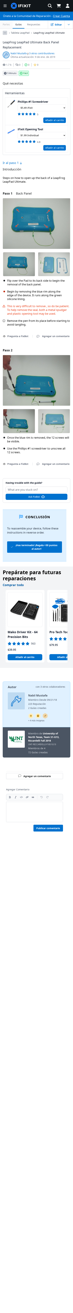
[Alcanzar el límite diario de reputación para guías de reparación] (38, 716)
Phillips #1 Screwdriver (33, 102)
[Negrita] (10, 797)
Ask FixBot (34, 496)
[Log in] (67, 5)
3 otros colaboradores (52, 686)
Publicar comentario (48, 828)
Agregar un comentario (36, 481)
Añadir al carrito (54, 120)
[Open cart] (58, 5)
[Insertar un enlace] (27, 797)
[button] (50, 5)
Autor (12, 687)
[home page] (21, 6)
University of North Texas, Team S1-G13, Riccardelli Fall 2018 (43, 737)
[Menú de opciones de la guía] (69, 24)
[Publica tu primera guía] (45, 716)
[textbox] (34, 812)
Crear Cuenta (61, 16)
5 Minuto (11, 73)
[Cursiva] (15, 797)
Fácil (25, 73)
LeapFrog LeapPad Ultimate (49, 32)
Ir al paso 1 (11, 163)
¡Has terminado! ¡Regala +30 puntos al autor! (36, 547)
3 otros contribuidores (41, 53)
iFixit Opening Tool (30, 129)
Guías (18, 24)
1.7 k (8, 64)
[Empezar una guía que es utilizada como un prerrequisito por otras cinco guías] (31, 716)
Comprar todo (13, 585)
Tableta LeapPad (20, 32)
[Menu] (5, 6)
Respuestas (33, 24)
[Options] (5, 33)
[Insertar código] (21, 797)
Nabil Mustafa (19, 53)
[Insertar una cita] (33, 797)
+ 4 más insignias (36, 720)
